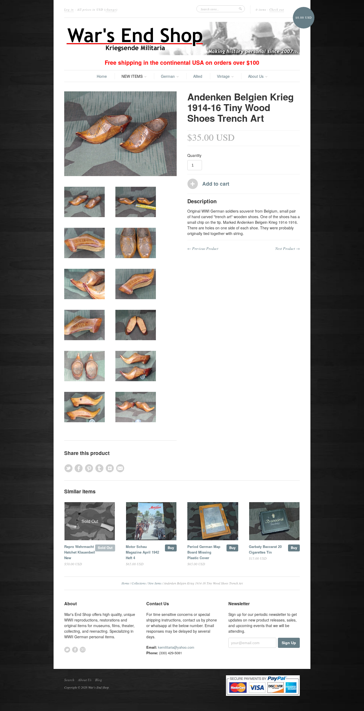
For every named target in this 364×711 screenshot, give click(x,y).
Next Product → (287, 248)
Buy (171, 547)
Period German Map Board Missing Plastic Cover (203, 552)
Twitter (67, 650)
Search (69, 680)
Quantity (194, 155)
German (168, 76)
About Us (256, 76)
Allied (197, 76)
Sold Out (105, 547)
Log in (69, 9)
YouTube (83, 650)
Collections (139, 583)
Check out (276, 9)
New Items (154, 583)
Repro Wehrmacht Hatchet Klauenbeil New (79, 552)
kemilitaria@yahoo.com (176, 647)
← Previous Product (202, 248)
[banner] (182, 38)
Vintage (224, 76)
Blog (98, 680)
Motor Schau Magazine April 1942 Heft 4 (142, 552)
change (111, 9)
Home (102, 76)
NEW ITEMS (133, 76)
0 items (261, 9)
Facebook (75, 650)
